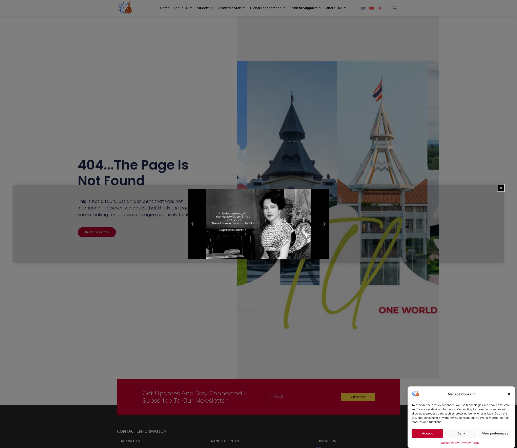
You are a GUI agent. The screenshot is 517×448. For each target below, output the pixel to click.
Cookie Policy (450, 442)
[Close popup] (501, 188)
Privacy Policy (470, 442)
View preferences (495, 433)
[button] (509, 394)
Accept (427, 433)
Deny (461, 433)
